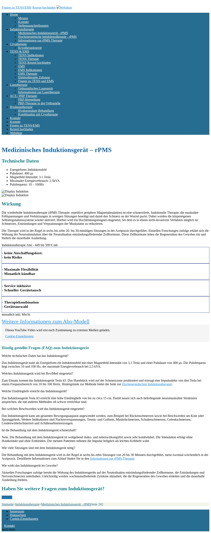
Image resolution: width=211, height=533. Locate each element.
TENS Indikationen (31, 55)
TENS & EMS (19, 51)
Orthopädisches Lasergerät (35, 88)
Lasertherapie (18, 85)
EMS (21, 66)
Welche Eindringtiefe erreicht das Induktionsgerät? (34, 391)
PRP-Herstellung (29, 99)
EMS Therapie (27, 73)
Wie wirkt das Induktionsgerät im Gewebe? (30, 465)
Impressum (17, 511)
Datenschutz (18, 515)
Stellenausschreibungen (33, 25)
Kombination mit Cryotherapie (38, 114)
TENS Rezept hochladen (34, 62)
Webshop (66, 7)
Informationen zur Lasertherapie (39, 92)
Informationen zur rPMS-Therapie (40, 40)
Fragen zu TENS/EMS (17, 7)
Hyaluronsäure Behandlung (36, 110)
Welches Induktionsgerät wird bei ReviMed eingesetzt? (37, 373)
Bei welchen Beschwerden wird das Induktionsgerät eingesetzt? (43, 409)
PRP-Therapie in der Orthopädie (39, 103)
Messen (23, 18)
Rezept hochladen (44, 7)
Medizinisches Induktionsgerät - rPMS (43, 33)
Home (14, 14)
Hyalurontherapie (21, 107)
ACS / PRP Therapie (23, 96)
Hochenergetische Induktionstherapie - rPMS (47, 36)
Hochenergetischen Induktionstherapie (147, 384)
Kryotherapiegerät (30, 48)
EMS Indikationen (30, 70)
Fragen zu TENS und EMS (36, 81)
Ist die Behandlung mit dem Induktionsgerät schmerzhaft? (39, 430)
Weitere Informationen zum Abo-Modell (45, 321)
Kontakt (23, 22)
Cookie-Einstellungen (19, 336)
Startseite (7, 504)
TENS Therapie (28, 59)
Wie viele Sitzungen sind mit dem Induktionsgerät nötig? (38, 448)
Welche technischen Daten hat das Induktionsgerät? (35, 356)
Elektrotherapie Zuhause (34, 77)
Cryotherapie (18, 44)
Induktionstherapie (22, 29)
